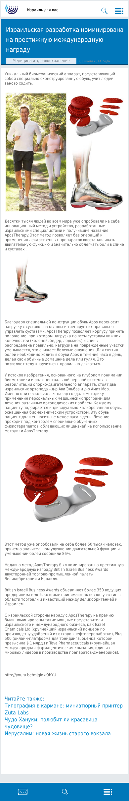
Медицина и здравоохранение (41, 60)
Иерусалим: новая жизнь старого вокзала (58, 733)
